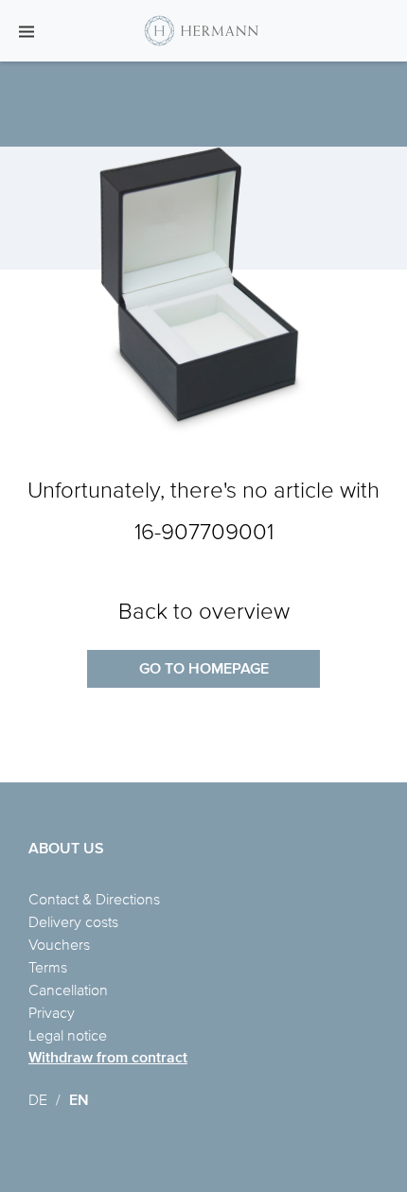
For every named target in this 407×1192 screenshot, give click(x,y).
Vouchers (59, 944)
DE (37, 1099)
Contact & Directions (94, 898)
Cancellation (68, 989)
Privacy (51, 1012)
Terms (47, 966)
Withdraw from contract (107, 1057)
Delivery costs (73, 921)
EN (79, 1100)
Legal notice (67, 1035)
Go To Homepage (204, 668)
